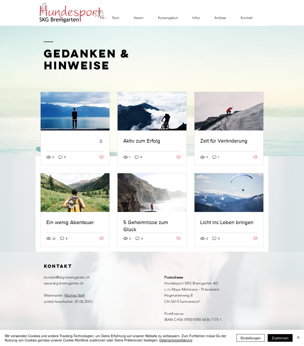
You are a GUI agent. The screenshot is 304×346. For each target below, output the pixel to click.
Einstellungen (251, 338)
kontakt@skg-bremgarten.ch (67, 277)
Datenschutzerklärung (175, 340)
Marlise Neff (75, 295)
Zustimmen (280, 338)
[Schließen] (298, 338)
